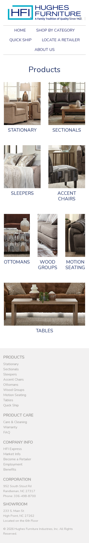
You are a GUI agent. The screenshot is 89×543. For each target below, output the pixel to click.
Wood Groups (13, 389)
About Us (45, 49)
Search (74, 18)
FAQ (6, 432)
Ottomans (10, 384)
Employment (12, 464)
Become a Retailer (17, 459)
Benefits (9, 469)
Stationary (11, 364)
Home (20, 30)
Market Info (12, 454)
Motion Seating (14, 395)
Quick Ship (21, 40)
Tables (8, 400)
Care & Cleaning (15, 422)
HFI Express (12, 449)
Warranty (10, 427)
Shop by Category (55, 30)
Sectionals (11, 369)
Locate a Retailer (61, 40)
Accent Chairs (13, 379)
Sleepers (10, 374)
